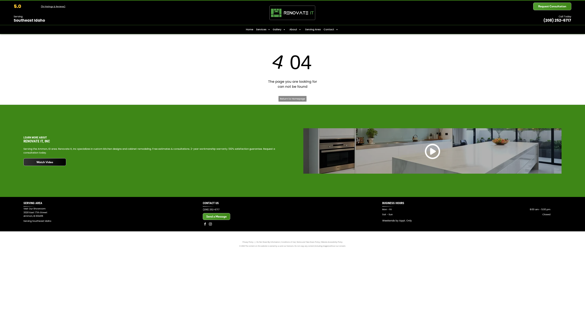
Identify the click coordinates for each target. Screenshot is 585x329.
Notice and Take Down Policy (308, 242)
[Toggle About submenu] (300, 29)
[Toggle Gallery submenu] (284, 29)
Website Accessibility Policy (331, 242)
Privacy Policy (248, 242)
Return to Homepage (292, 99)
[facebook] (205, 224)
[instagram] (210, 224)
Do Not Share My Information (268, 242)
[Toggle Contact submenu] (337, 29)
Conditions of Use (288, 242)
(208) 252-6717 (211, 209)
